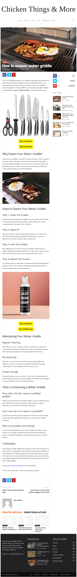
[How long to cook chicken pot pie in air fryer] (57, 108)
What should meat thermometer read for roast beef (68, 115)
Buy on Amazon (26, 141)
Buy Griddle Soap (26, 329)
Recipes (53, 21)
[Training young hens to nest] (57, 99)
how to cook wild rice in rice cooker (68, 123)
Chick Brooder (57, 558)
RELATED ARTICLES (12, 512)
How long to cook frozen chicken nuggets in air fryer (39, 491)
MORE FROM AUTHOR (35, 512)
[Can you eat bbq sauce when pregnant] (42, 520)
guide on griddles (17, 465)
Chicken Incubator (58, 555)
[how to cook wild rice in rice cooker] (57, 125)
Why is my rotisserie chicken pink (13, 491)
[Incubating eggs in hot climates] (32, 554)
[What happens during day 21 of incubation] (32, 563)
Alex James (7, 69)
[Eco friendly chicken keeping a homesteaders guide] (32, 545)
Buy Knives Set (26, 147)
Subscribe (71, 86)
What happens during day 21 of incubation (43, 561)
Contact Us (45, 574)
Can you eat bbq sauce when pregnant (40, 529)
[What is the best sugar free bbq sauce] (9, 520)
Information (45, 21)
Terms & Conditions (65, 574)
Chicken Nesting (57, 561)
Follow (72, 81)
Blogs (54, 546)
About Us (37, 574)
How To (20, 21)
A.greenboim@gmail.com (16, 554)
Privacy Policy (53, 574)
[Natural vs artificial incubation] (57, 134)
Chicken (26, 21)
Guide (38, 21)
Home (3, 25)
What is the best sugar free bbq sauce (9, 528)
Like (73, 76)
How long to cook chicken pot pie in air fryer (67, 107)
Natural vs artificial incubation (67, 132)
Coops (33, 21)
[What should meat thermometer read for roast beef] (57, 116)
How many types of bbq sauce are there (25, 528)
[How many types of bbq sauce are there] (26, 520)
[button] (73, 20)
